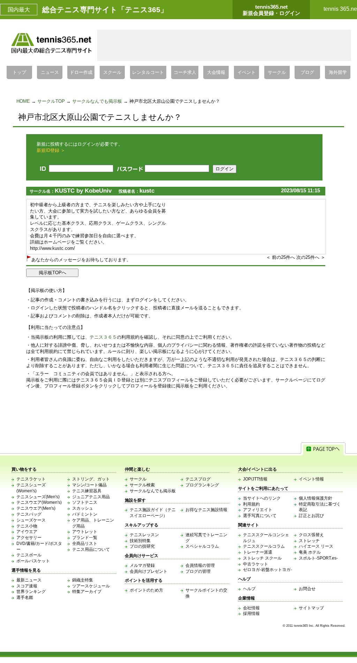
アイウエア (26, 531)
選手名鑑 (24, 597)
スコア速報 (26, 586)
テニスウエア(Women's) (39, 502)
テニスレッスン (144, 534)
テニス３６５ (103, 337)
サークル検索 (142, 485)
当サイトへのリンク (262, 498)
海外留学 (338, 72)
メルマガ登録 (142, 565)
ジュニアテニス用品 (91, 496)
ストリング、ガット (91, 479)
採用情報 (251, 613)
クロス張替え (311, 534)
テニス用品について (91, 549)
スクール (112, 72)
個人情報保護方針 (315, 498)
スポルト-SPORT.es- (318, 558)
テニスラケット (31, 479)
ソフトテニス (84, 502)
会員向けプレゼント (148, 571)
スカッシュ (82, 508)
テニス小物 (26, 526)
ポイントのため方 (146, 590)
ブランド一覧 (84, 537)
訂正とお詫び (311, 515)
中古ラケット (255, 564)
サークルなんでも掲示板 (97, 101)
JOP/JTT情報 (255, 479)
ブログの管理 (198, 571)
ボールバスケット (33, 560)
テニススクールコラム (264, 546)
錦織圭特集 (82, 580)
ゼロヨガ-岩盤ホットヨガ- (267, 569)
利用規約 (251, 504)
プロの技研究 (142, 546)
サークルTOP (51, 101)
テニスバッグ (28, 514)
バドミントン (84, 514)
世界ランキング (31, 591)
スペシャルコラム (202, 546)
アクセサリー (28, 537)
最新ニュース (28, 580)
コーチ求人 (185, 72)
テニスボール (28, 555)
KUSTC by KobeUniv (83, 190)
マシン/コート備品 (89, 485)
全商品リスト (84, 543)
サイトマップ (311, 608)
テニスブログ (198, 479)
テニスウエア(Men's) (35, 508)
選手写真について (259, 515)
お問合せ (307, 588)
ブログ (307, 72)
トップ (19, 72)
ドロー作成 (81, 72)
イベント (246, 72)
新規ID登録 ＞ (51, 150)
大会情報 (216, 72)
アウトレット (84, 531)
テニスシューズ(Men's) (38, 496)
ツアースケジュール (91, 586)
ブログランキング (202, 485)
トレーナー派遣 (257, 552)
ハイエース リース (316, 546)
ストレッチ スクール (262, 558)
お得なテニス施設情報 (206, 509)
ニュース (50, 72)
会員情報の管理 (200, 565)
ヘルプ (249, 588)
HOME (23, 101)
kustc (146, 190)
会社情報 (251, 608)
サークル (277, 72)
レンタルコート (148, 72)
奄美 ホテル (310, 552)
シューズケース (31, 520)
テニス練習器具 (86, 490)
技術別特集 (140, 540)
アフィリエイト (257, 509)
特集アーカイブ (86, 591)
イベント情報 (311, 479)
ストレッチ (309, 540)
